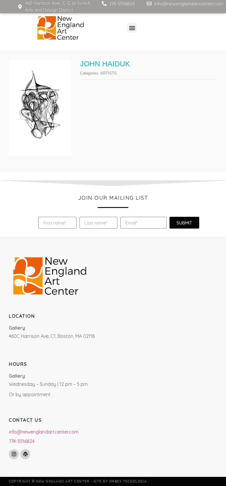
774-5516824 (21, 441)
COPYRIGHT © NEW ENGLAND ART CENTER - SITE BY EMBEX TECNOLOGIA (78, 481)
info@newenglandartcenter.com (44, 432)
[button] (132, 28)
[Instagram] (14, 454)
